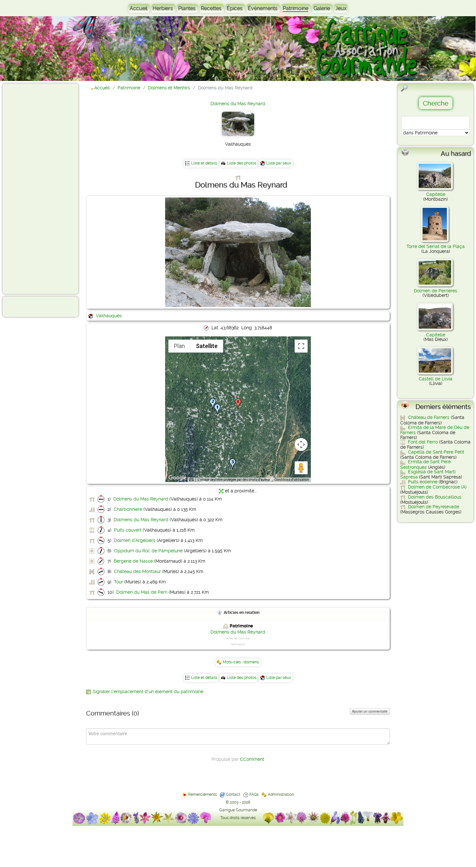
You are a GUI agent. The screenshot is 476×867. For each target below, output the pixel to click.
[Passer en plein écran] (301, 346)
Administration (281, 794)
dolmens (251, 662)
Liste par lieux (278, 163)
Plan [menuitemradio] (179, 346)
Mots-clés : (233, 662)
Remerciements (202, 794)
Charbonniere (128, 509)
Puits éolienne (422, 481)
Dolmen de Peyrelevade (433, 506)
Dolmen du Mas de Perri (141, 592)
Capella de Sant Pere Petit (436, 452)
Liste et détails (204, 163)
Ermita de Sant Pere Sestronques (425, 464)
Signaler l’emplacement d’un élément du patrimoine (148, 691)
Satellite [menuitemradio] (207, 346)
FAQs (254, 794)
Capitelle (435, 194)
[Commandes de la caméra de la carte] (301, 444)
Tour (118, 581)
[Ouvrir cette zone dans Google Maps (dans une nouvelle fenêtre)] (177, 478)
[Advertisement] (31, 188)
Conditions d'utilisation (291, 479)
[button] (217, 409)
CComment (252, 759)
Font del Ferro (423, 442)
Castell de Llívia (435, 378)
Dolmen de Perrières (435, 290)
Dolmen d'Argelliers (134, 540)
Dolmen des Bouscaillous (434, 497)
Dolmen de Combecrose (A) (437, 487)
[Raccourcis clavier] (191, 480)
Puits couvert (128, 530)
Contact (233, 794)
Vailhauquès (109, 315)
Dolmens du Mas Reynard (237, 103)
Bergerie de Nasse (133, 561)
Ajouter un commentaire (370, 711)
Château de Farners (428, 417)
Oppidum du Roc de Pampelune (148, 550)
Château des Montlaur (137, 571)
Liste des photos (241, 163)
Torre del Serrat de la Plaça (435, 246)
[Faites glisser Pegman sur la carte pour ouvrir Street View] (301, 467)
